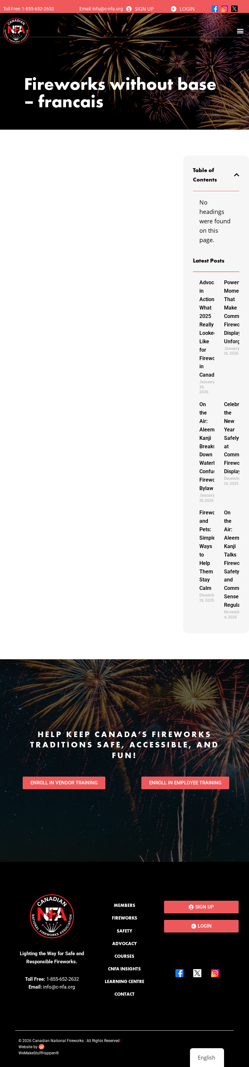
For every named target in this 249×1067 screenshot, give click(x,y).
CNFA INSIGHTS (124, 969)
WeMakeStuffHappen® (38, 1053)
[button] (240, 31)
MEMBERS (124, 905)
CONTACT (124, 994)
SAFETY (124, 931)
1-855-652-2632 (38, 8)
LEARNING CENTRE (124, 981)
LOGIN (187, 9)
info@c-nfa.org (107, 8)
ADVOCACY (124, 943)
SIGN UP (144, 9)
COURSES (124, 956)
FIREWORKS (124, 918)
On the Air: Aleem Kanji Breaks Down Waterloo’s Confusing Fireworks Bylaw (211, 446)
